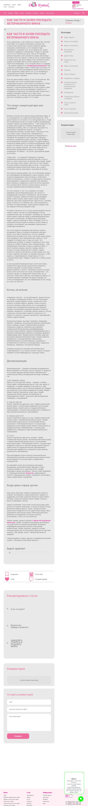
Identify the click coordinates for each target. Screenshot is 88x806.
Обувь (16, 13)
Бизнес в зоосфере (71, 41)
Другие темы (68, 56)
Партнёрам (7, 4)
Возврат (45, 799)
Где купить (46, 801)
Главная (69, 20)
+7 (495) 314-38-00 (73, 804)
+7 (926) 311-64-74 (73, 802)
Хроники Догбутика (71, 113)
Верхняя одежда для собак (12, 797)
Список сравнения (78, 8)
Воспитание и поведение (69, 51)
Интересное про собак (70, 61)
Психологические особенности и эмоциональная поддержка (70, 85)
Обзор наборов (69, 74)
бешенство (30, 473)
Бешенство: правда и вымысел (19, 626)
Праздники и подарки (72, 78)
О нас (5, 7)
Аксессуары (50, 13)
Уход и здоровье (70, 109)
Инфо (19, 4)
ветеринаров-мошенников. (37, 66)
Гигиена (42, 13)
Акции (14, 4)
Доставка (46, 797)
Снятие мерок (47, 795)
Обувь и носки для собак (11, 799)
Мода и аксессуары (71, 66)
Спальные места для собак (12, 803)
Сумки (22, 13)
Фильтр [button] (76, 13)
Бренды (29, 803)
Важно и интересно (71, 46)
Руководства (68, 92)
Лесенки (35, 13)
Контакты (11, 7)
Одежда (10, 13)
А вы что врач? (18, 609)
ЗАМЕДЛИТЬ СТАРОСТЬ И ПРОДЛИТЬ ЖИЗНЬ (16, 643)
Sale (5, 13)
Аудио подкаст (69, 37)
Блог (44, 803)
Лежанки (28, 13)
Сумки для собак (9, 801)
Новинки (67, 70)
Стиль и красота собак (70, 104)
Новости (29, 801)
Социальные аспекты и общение (71, 98)
